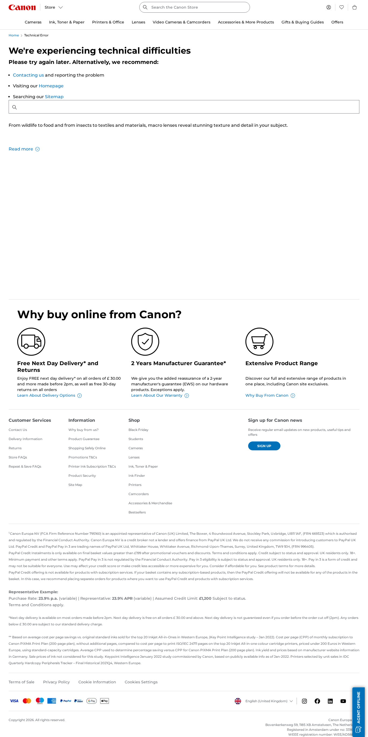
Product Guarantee (83, 439)
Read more (21, 149)
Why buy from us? (83, 430)
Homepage (51, 85)
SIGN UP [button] (264, 446)
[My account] (328, 7)
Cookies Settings (141, 682)
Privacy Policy (56, 682)
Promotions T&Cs (82, 457)
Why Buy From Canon (267, 395)
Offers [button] (337, 22)
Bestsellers (137, 512)
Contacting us (28, 75)
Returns (15, 448)
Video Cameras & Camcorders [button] (181, 22)
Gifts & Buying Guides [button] (303, 22)
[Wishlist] (341, 7)
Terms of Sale (21, 682)
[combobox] (194, 7)
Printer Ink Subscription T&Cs (92, 466)
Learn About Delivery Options (46, 395)
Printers (135, 485)
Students (136, 439)
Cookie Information (97, 682)
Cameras (136, 448)
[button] (358, 712)
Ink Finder (137, 476)
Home (14, 35)
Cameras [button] (33, 22)
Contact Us (18, 430)
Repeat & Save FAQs (25, 466)
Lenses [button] (138, 22)
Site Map (75, 485)
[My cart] (354, 7)
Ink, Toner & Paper (143, 466)
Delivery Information (25, 439)
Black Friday (138, 430)
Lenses (134, 457)
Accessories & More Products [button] (246, 22)
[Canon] (22, 7)
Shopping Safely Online (87, 448)
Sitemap (54, 96)
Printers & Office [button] (108, 22)
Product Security (82, 476)
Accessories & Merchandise (150, 503)
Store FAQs (18, 457)
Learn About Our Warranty (156, 395)
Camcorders (139, 494)
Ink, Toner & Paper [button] (67, 22)
